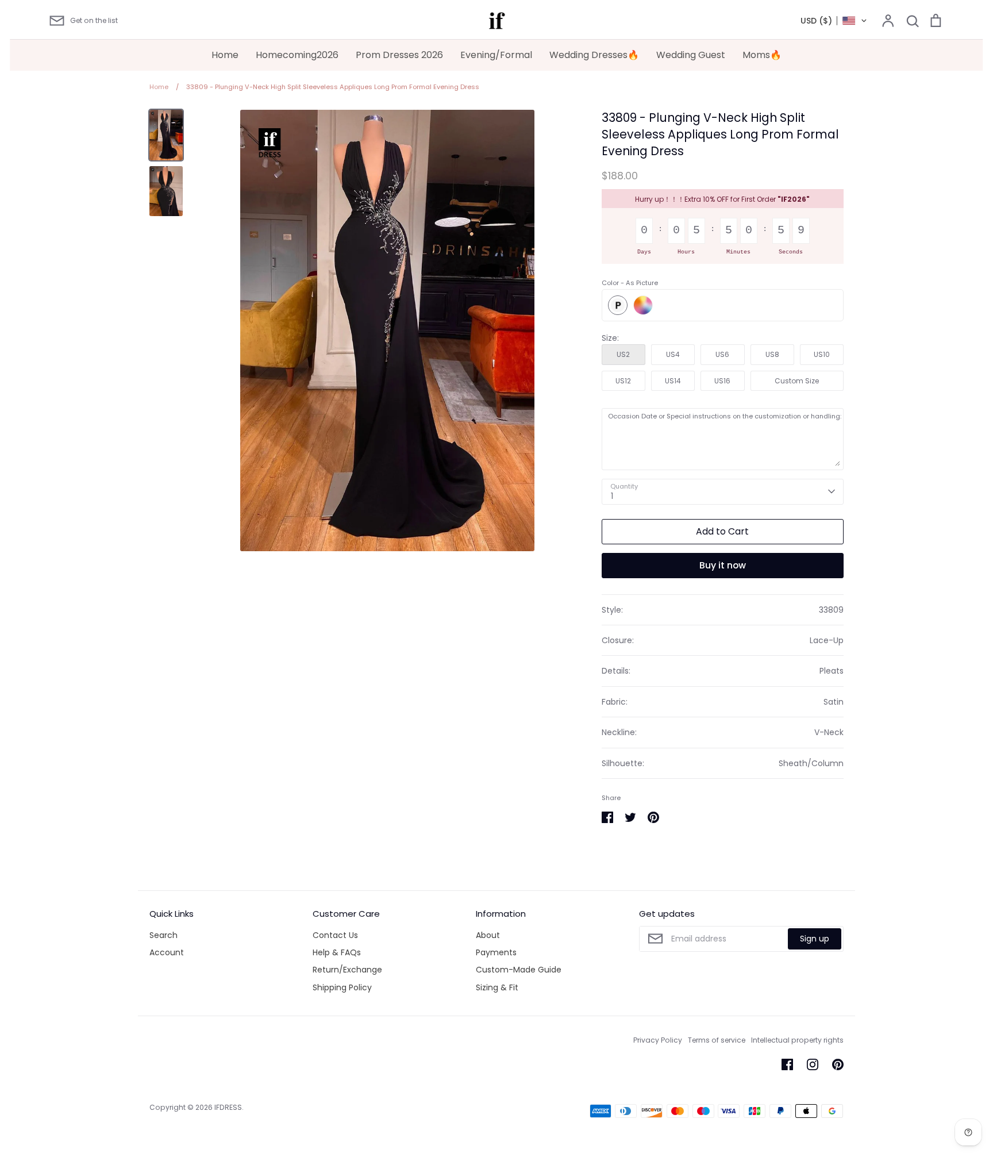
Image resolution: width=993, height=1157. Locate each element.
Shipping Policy (342, 987)
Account (166, 952)
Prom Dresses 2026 (399, 54)
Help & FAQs (337, 952)
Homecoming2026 (297, 54)
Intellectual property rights (797, 1040)
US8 (772, 354)
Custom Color (643, 305)
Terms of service (716, 1040)
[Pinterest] (837, 1064)
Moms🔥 (762, 54)
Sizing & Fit (497, 987)
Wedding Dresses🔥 (594, 54)
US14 (673, 381)
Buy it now (722, 565)
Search (163, 935)
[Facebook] (787, 1064)
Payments (496, 952)
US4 (673, 354)
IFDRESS (228, 1107)
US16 (722, 381)
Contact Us (335, 935)
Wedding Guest (690, 54)
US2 (623, 354)
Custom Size (797, 381)
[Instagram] (812, 1064)
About (488, 935)
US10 (822, 354)
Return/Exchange (347, 969)
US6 (722, 354)
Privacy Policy (657, 1040)
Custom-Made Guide (518, 969)
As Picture (618, 305)
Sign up (814, 938)
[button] (834, 20)
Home (224, 54)
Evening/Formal (496, 54)
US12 (623, 381)
